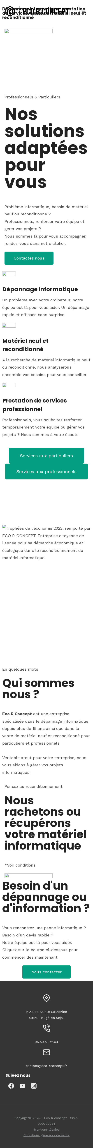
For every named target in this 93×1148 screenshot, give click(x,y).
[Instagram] (33, 1085)
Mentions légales (46, 1129)
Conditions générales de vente (46, 1135)
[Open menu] (83, 11)
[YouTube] (22, 1085)
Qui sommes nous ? (38, 688)
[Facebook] (11, 1085)
